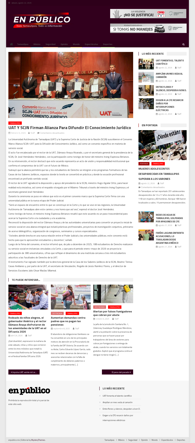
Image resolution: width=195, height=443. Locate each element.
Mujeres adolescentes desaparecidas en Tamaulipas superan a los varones (158, 174)
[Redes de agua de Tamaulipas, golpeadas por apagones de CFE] (146, 216)
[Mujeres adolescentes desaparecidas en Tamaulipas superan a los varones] (162, 145)
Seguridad (50, 44)
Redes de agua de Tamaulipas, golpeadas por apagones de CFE (169, 218)
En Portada (150, 125)
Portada (144, 163)
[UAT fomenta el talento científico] (146, 64)
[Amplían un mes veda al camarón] (146, 77)
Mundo (76, 44)
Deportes (107, 44)
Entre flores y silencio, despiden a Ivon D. (171, 88)
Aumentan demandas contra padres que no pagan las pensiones (68, 321)
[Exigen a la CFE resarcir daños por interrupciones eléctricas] (146, 103)
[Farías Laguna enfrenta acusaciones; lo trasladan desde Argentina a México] (146, 234)
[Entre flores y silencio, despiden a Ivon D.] (146, 90)
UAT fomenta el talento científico (170, 62)
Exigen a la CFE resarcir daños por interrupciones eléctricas (169, 105)
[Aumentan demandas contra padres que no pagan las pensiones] (71, 297)
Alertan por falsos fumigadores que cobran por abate (112, 313)
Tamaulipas (22, 44)
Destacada (57, 313)
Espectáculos (91, 44)
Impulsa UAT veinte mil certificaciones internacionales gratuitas (26, 372)
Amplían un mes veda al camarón (169, 75)
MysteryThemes (38, 439)
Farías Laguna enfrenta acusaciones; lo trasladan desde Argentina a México (170, 238)
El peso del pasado (120, 372)
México (37, 44)
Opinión (64, 44)
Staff (32, 132)
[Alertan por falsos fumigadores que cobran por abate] (113, 294)
